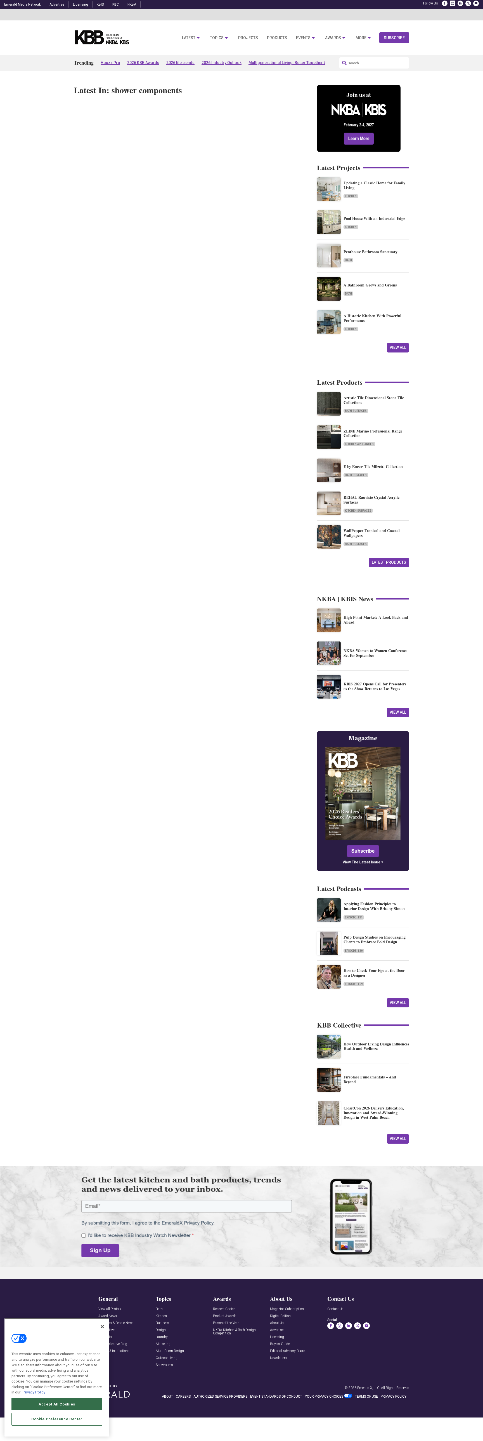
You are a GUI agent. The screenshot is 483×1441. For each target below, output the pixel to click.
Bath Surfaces (356, 410)
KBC (115, 4)
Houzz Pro (110, 62)
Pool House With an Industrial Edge (374, 218)
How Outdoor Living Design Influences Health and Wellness (376, 1046)
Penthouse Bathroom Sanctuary (370, 252)
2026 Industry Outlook (222, 62)
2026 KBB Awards (143, 62)
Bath (348, 260)
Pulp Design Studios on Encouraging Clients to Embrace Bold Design (375, 939)
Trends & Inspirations (113, 1351)
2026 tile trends (180, 62)
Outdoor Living (166, 1358)
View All (398, 347)
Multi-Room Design (170, 1351)
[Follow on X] (468, 3)
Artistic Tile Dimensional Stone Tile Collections (374, 400)
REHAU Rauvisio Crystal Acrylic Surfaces (371, 499)
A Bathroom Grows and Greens (370, 285)
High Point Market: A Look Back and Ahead (376, 619)
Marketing (163, 1344)
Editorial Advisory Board (287, 1351)
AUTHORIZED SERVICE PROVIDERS (220, 1396)
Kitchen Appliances (359, 444)
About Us (277, 1323)
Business (162, 1323)
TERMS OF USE (366, 1396)
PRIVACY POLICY (393, 1396)
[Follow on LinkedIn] (460, 3)
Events (303, 38)
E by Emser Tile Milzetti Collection (373, 466)
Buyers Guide (280, 1344)
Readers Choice (224, 1309)
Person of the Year (226, 1323)
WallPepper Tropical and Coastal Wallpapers (372, 533)
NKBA (131, 4)
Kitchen (351, 196)
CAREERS (183, 1396)
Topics (217, 38)
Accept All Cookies (57, 1404)
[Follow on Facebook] (445, 3)
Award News (107, 1316)
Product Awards (224, 1316)
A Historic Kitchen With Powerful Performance (372, 318)
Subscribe (394, 38)
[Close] (102, 1326)
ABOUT (167, 1396)
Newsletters (278, 1358)
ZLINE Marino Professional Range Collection (373, 433)
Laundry (162, 1337)
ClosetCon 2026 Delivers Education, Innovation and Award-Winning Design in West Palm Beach (374, 1112)
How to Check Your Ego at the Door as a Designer (374, 972)
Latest (188, 38)
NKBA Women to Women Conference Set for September (375, 653)
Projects (248, 38)
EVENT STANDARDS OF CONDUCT (276, 1396)
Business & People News (116, 1323)
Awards (333, 38)
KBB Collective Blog (112, 1344)
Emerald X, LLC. (368, 1388)
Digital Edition (280, 1316)
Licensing (80, 4)
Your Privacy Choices (324, 1396)
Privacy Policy (34, 1392)
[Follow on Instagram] (452, 3)
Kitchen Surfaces (358, 510)
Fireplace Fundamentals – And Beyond (370, 1079)
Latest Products (389, 562)
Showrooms (164, 1365)
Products (277, 38)
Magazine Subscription (287, 1309)
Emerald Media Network (22, 4)
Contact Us (335, 1309)
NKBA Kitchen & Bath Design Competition (234, 1331)
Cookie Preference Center (56, 1419)
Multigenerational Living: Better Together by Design (295, 62)
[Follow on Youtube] (476, 3)
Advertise (56, 4)
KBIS (100, 4)
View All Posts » (109, 1309)
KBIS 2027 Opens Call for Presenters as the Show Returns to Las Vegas (375, 686)
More (361, 38)
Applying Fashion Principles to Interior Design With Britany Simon (374, 906)
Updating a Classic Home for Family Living (374, 185)
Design (161, 1330)
